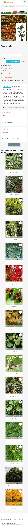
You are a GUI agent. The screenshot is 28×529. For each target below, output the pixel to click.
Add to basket (13, 61)
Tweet (9, 73)
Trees (2, 43)
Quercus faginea (14, 463)
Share (5, 73)
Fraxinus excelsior (14, 441)
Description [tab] (7, 86)
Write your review (20, 80)
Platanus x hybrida (14, 418)
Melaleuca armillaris (14, 239)
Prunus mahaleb (14, 373)
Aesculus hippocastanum (14, 485)
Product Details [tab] (16, 86)
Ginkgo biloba (14, 508)
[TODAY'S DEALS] (14, 12)
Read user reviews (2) (8, 80)
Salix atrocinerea (14, 261)
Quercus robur (14, 351)
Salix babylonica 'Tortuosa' (14, 217)
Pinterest (12, 73)
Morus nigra (14, 306)
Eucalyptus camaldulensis (14, 194)
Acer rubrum (14, 284)
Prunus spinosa (14, 396)
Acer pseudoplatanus (14, 329)
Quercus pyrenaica (14, 172)
